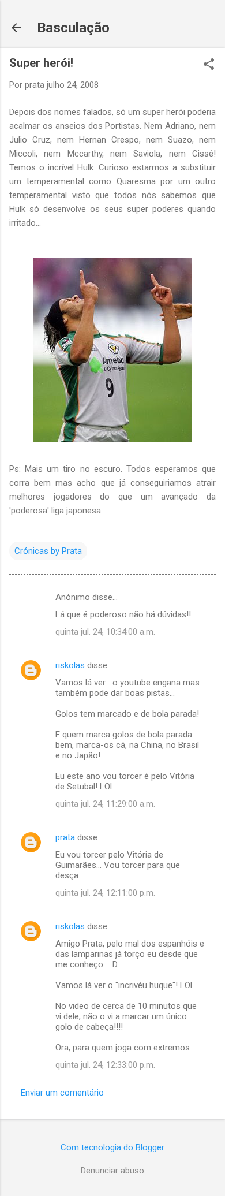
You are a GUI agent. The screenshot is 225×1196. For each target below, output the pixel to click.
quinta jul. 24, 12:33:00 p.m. (105, 1065)
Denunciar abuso (112, 1170)
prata (65, 837)
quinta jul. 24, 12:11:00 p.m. (105, 893)
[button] (209, 65)
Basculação (73, 28)
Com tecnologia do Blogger (112, 1147)
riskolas (70, 665)
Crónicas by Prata (48, 551)
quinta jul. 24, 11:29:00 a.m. (105, 804)
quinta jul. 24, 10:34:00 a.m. (105, 632)
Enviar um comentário (62, 1092)
